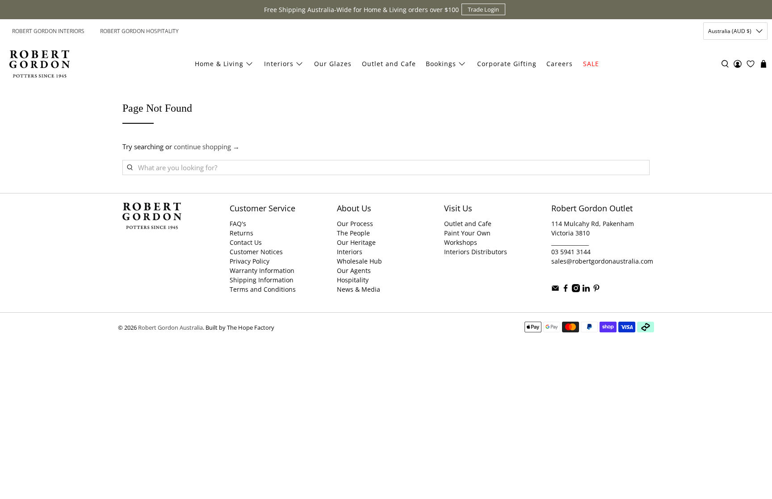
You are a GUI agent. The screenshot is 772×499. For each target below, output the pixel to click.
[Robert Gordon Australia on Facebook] (566, 289)
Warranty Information (262, 270)
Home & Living (219, 63)
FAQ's (238, 223)
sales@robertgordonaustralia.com (602, 261)
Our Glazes (333, 63)
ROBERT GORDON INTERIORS (48, 31)
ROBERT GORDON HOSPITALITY (139, 31)
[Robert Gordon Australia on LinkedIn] (586, 289)
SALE (591, 63)
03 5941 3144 (571, 251)
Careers (559, 63)
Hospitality (353, 280)
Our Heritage (356, 242)
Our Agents (354, 270)
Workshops (460, 242)
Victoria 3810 (570, 233)
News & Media (358, 289)
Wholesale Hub (359, 261)
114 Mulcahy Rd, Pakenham (592, 223)
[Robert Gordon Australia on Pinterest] (596, 289)
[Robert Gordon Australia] (39, 64)
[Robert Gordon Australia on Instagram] (576, 289)
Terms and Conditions (263, 289)
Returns (241, 233)
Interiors (279, 63)
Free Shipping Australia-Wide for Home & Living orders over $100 (361, 9)
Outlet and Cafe (389, 63)
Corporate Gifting (507, 63)
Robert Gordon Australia (170, 327)
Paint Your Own (467, 233)
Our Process (355, 223)
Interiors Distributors (475, 251)
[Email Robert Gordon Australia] (555, 289)
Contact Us (246, 242)
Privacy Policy (249, 261)
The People (353, 233)
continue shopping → (206, 146)
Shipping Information (262, 280)
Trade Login (483, 9)
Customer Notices (256, 251)
